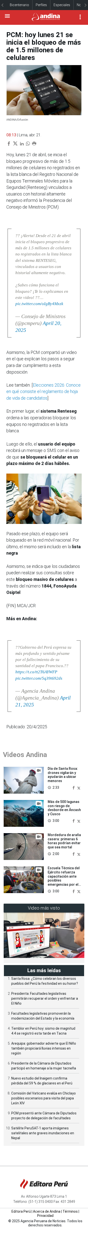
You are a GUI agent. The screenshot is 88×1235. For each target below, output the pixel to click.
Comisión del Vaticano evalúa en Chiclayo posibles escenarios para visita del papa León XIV (43, 1098)
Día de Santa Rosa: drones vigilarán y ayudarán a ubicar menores (63, 775)
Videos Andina (25, 755)
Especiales (62, 5)
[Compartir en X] (79, 787)
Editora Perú (21, 1211)
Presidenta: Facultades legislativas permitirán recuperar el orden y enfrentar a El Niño (44, 998)
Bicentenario (19, 5)
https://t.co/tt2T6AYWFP (36, 672)
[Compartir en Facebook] (74, 787)
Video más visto (44, 908)
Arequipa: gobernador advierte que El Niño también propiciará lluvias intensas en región (43, 1048)
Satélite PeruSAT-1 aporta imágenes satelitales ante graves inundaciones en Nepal (42, 1133)
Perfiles (41, 5)
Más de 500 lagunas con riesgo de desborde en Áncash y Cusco (64, 808)
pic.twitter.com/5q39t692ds (38, 678)
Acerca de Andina (46, 1211)
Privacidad (45, 1216)
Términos (70, 1211)
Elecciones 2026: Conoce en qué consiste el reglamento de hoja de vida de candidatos (43, 392)
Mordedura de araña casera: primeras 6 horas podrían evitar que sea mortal (64, 841)
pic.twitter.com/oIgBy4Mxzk (39, 303)
